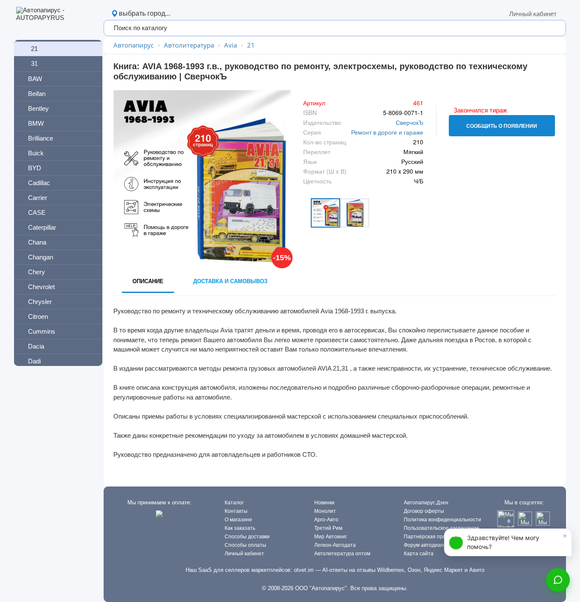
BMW (36, 123)
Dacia (36, 346)
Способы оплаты (245, 545)
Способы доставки (247, 537)
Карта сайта (419, 554)
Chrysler (40, 301)
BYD (34, 168)
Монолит (325, 511)
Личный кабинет (533, 13)
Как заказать (240, 528)
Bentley (38, 108)
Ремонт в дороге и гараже (387, 132)
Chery (36, 272)
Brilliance (40, 138)
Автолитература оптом (342, 554)
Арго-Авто (326, 520)
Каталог (234, 503)
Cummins (41, 331)
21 (34, 48)
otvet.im (304, 570)
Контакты (236, 511)
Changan (40, 257)
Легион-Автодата (335, 545)
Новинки (324, 503)
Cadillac (39, 182)
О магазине (238, 520)
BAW (35, 78)
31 (34, 63)
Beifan (36, 93)
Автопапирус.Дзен (426, 503)
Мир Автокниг (330, 537)
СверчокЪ (409, 122)
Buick (36, 153)
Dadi (34, 361)
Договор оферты (424, 511)
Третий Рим (328, 528)
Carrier (37, 197)
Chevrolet (41, 286)
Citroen (38, 316)
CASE (36, 212)
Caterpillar (42, 227)
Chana (37, 242)
